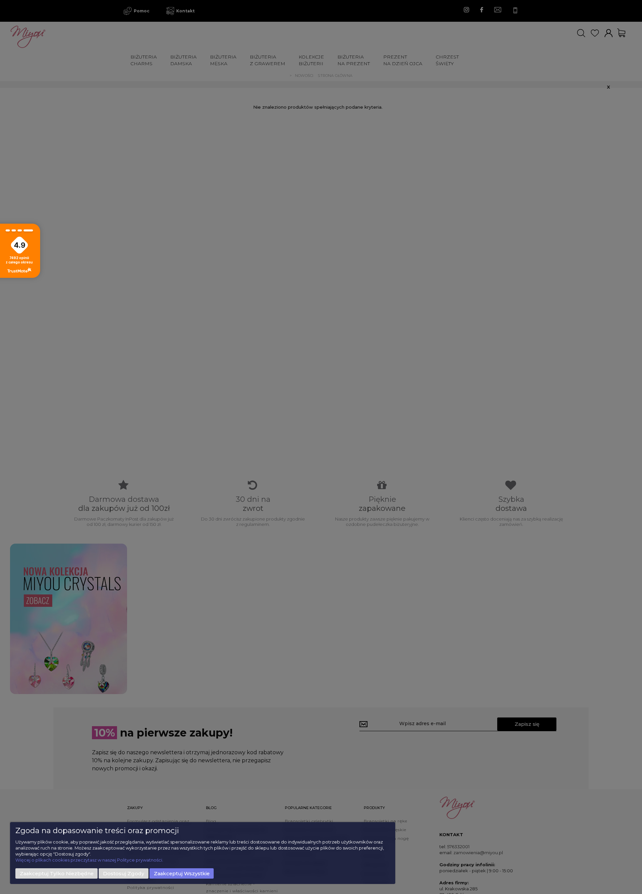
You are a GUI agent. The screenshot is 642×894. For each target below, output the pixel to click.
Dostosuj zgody (123, 874)
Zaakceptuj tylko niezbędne (57, 874)
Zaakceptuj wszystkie (182, 874)
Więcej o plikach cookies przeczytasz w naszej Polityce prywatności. (89, 860)
